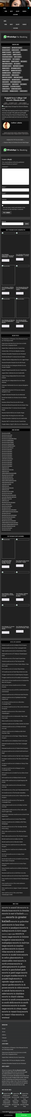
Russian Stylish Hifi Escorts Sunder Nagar (13, 412)
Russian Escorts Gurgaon (8, 502)
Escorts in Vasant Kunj (8, 444)
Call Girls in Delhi (6, 484)
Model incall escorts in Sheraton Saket (12, 842)
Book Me (5, 260)
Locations (15, 14)
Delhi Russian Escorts (8, 478)
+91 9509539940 (8, 1115)
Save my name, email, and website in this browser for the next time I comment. (14, 208)
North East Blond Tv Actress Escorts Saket (13, 357)
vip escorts (5, 91)
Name (4, 187)
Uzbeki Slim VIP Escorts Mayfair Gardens (13, 351)
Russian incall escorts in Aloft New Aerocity (14, 873)
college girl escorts (7, 57)
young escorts (23, 91)
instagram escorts (15, 68)
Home (6, 11)
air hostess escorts (17, 48)
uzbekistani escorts (16, 89)
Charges (24, 11)
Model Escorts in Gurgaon (9, 520)
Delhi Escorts (5, 468)
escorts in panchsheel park (13, 969)
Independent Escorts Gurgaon (10, 511)
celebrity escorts (6, 54)
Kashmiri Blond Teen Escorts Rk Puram (12, 402)
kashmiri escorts (6, 73)
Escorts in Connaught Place (9, 438)
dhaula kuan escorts (23, 132)
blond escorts (15, 50)
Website (4, 199)
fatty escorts (16, 59)
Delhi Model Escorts (7, 477)
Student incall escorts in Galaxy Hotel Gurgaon (14, 645)
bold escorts (24, 50)
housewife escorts (6, 66)
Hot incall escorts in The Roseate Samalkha (13, 793)
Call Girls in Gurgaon (7, 458)
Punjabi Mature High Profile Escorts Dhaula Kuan (15, 424)
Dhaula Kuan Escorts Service (10, 104)
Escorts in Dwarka (7, 436)
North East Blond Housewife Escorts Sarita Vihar (15, 405)
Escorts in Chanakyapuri (8, 446)
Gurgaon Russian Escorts (8, 526)
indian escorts (5, 68)
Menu (4, 8)
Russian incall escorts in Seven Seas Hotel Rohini (15, 876)
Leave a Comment (23, 103)
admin (5, 103)
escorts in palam (18, 966)
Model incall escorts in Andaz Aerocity (12, 839)
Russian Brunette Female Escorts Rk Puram (13, 362)
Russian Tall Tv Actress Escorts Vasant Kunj (13, 421)
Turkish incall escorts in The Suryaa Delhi (13, 661)
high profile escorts (7, 64)
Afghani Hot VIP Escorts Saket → (16, 139)
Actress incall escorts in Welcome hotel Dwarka (15, 694)
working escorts (14, 91)
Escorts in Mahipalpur (8, 440)
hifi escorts (24, 61)
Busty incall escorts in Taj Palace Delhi (12, 721)
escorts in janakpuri (10, 928)
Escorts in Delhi (6, 433)
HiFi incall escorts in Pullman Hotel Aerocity (14, 777)
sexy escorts (25, 79)
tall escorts (23, 84)
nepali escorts (15, 75)
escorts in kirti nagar (17, 931)
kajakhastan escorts (16, 70)
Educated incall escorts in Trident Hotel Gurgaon (15, 748)
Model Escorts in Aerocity (9, 495)
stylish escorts (6, 84)
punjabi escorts (6, 79)
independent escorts (18, 66)
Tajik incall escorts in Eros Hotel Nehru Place (14, 651)
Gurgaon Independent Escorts (10, 524)
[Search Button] (28, 8)
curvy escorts (17, 57)
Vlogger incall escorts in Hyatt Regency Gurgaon (15, 674)
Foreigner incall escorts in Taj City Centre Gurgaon (15, 756)
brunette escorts (6, 52)
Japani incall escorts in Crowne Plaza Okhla (14, 819)
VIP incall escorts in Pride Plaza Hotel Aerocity (14, 672)
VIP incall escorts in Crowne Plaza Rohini (13, 669)
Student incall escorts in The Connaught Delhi (14, 648)
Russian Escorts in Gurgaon (9, 515)
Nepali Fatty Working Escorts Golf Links (13, 415)
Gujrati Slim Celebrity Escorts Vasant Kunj (13, 348)
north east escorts (7, 77)
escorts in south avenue (12, 999)
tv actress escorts (15, 86)
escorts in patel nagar (11, 972)
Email (4, 193)
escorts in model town (11, 954)
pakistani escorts (18, 77)
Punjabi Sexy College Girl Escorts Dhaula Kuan (15, 99)
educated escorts (6, 59)
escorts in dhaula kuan (8, 134)
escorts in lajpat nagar (8, 934)
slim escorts (5, 82)
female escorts (6, 61)
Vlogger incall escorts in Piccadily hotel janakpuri (15, 677)
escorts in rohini (15, 987)
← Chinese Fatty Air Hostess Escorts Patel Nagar (15, 142)
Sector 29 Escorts (6, 504)
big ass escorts (6, 50)
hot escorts (17, 64)
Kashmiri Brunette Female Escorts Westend (14, 354)
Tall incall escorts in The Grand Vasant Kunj (13, 658)
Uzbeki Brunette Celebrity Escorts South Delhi (14, 418)
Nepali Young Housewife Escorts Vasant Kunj (14, 370)
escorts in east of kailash (13, 913)
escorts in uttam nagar (17, 1008)
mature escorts (16, 73)
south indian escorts (15, 82)
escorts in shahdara (15, 993)
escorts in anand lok (11, 907)
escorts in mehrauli (15, 951)
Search (4, 221)
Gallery (17, 11)
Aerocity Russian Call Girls (9, 497)
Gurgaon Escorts (6, 508)
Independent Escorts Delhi (9, 473)
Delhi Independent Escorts (9, 480)
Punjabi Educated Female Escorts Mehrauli (13, 394)
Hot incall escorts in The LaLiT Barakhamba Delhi (15, 790)
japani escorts (5, 70)
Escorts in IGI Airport (7, 447)
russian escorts (16, 79)
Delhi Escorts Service (8, 469)
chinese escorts (17, 54)
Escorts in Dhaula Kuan (23, 104)
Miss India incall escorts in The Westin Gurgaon (15, 836)
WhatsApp (24, 1115)
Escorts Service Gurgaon (8, 517)
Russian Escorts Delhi (8, 475)
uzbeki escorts (6, 89)
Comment (5, 166)
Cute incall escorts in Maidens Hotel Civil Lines (14, 741)
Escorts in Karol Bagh (8, 442)
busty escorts (16, 52)
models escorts (6, 75)
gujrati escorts (15, 61)
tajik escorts (15, 84)
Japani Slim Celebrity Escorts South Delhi (13, 373)
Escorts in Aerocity (7, 435)
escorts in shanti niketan (13, 996)
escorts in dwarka (21, 910)
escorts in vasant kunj (11, 1011)
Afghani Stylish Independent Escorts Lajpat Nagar (15, 359)
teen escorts (5, 86)
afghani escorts (6, 48)
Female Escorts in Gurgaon (9, 509)
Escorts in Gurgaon (7, 449)
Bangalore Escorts (7, 498)
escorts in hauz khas (15, 925)
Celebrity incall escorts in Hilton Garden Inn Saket (15, 723)
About (11, 11)
